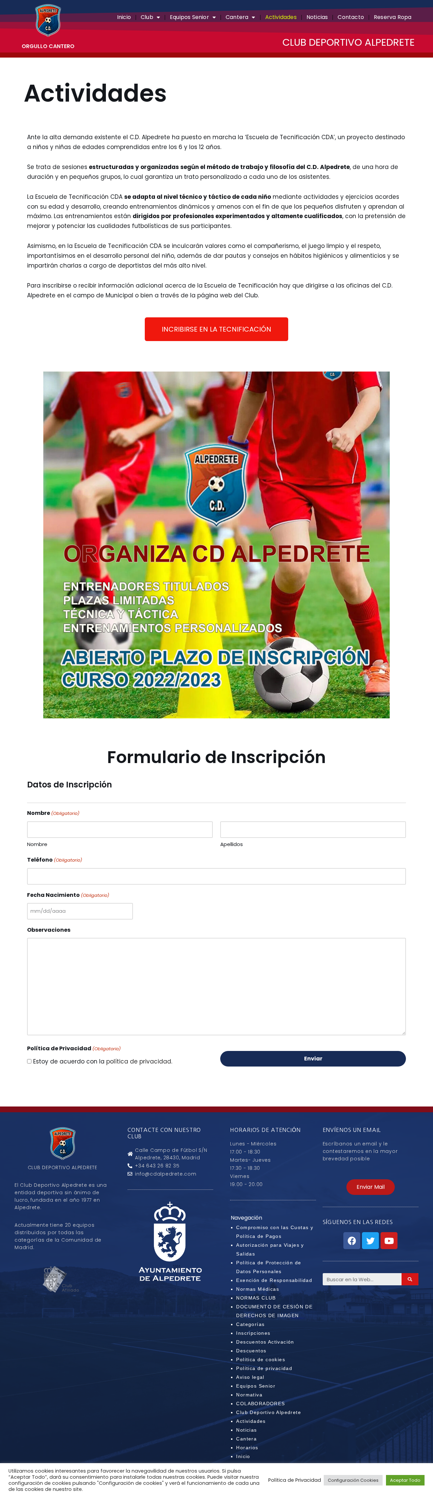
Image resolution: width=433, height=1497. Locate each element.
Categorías (250, 1324)
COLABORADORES (260, 1403)
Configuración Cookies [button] (353, 1480)
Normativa (249, 1394)
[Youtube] (389, 1240)
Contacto (351, 17)
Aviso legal (250, 1377)
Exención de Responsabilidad (274, 1280)
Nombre (37, 844)
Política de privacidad (264, 1368)
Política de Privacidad (294, 1480)
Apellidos (231, 844)
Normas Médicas (257, 1289)
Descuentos (251, 1350)
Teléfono (54, 860)
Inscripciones (253, 1333)
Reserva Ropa (392, 17)
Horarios (247, 1447)
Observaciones (48, 930)
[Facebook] (351, 1240)
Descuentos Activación (265, 1342)
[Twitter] (370, 1240)
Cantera (237, 17)
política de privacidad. (139, 1061)
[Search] (410, 1279)
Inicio (124, 17)
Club (147, 17)
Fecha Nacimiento (68, 895)
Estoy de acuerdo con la (102, 1061)
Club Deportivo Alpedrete (268, 1412)
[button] (216, 329)
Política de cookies (260, 1359)
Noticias (317, 17)
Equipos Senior (189, 17)
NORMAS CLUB (256, 1298)
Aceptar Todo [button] (405, 1480)
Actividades (281, 17)
